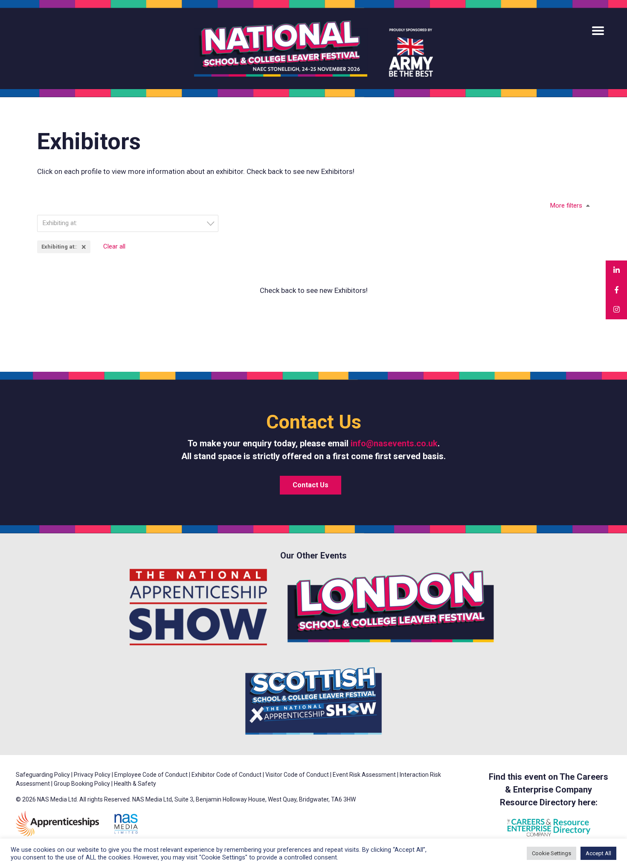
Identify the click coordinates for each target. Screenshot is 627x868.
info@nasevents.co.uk (394, 443)
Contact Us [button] (310, 485)
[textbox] (130, 223)
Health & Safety (135, 783)
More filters (566, 205)
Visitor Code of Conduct (297, 774)
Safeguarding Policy (43, 774)
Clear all (114, 246)
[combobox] (127, 223)
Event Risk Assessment (364, 774)
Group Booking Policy (82, 783)
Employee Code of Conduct (151, 774)
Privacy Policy (92, 774)
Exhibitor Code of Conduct (226, 774)
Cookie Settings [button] (551, 853)
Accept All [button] (598, 853)
